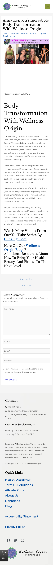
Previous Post (26, 279)
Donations (12, 501)
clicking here (15, 239)
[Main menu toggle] (47, 6)
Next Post (26, 286)
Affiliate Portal (15, 490)
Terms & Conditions (19, 485)
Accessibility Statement (21, 516)
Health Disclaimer (17, 479)
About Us (11, 495)
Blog (8, 506)
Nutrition (25, 33)
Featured (34, 33)
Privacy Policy (15, 527)
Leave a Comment (11, 33)
